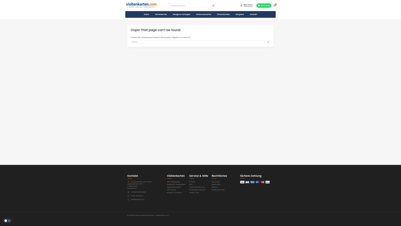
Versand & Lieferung (196, 187)
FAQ (190, 184)
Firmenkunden (223, 14)
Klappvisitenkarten (174, 187)
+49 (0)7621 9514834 (138, 192)
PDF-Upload (171, 190)
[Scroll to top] (395, 221)
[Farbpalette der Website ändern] (7, 220)
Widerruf (215, 187)
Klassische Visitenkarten (176, 184)
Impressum (216, 182)
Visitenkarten (161, 14)
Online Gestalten (203, 14)
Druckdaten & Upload (197, 190)
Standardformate (218, 190)
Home (146, 14)
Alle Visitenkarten (173, 182)
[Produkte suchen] (213, 5)
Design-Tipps (194, 193)
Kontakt (253, 14)
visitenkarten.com (137, 199)
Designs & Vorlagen (181, 14)
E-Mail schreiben (137, 196)
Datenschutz (216, 184)
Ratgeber (240, 14)
